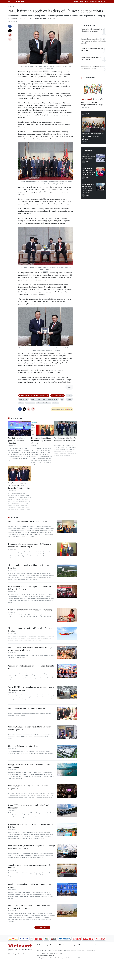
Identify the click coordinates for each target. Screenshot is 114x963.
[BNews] (46, 939)
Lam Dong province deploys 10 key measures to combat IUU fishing (31, 825)
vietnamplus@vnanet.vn (47, 955)
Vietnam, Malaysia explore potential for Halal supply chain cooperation (29, 728)
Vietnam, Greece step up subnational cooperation (28, 521)
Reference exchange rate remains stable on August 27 (30, 609)
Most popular (89, 25)
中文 (96, 1)
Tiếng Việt (75, 1)
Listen (87, 162)
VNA (79, 945)
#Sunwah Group (23, 399)
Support (65, 945)
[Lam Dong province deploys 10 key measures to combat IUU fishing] (67, 829)
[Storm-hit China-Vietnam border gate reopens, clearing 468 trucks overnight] (67, 692)
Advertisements (96, 945)
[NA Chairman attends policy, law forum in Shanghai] (19, 428)
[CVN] (77, 939)
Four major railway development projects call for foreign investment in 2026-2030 (31, 847)
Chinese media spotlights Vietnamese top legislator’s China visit (41, 440)
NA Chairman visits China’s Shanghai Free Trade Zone (65, 439)
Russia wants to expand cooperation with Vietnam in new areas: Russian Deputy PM (29, 545)
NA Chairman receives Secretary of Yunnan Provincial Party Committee (19, 485)
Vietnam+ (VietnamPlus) (21, 1)
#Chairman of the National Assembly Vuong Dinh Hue (33, 395)
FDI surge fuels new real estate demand (24, 746)
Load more (42, 927)
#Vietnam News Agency (43, 403)
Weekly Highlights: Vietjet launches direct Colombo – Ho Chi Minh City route (88, 171)
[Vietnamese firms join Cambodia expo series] (67, 713)
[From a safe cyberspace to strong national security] (100, 158)
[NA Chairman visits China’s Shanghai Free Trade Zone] (65, 428)
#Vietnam (69, 399)
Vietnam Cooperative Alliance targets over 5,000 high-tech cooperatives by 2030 (30, 648)
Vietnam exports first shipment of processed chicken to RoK (31, 667)
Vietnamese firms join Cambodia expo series (26, 708)
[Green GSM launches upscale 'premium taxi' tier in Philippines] (67, 810)
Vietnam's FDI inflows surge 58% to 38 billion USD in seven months (92, 30)
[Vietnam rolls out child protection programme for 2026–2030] (93, 88)
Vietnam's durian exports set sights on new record (92, 49)
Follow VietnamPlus (57, 409)
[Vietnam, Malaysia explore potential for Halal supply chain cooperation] (67, 732)
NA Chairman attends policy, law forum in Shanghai (16, 440)
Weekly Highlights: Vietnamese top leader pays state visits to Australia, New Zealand (88, 188)
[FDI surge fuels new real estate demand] (67, 751)
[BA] (100, 939)
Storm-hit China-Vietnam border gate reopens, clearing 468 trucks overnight (31, 688)
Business (11, 6)
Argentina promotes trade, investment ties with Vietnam (93, 136)
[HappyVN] (13, 939)
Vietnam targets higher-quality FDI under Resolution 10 (91, 58)
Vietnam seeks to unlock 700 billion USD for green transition (28, 566)
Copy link (10, 39)
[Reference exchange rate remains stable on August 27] (67, 615)
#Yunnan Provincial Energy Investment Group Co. (44, 399)
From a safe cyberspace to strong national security (88, 157)
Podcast (88, 151)
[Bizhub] (54, 939)
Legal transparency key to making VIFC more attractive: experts (31, 885)
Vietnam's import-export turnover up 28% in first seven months (92, 68)
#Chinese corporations (57, 395)
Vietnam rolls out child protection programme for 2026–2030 (92, 102)
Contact (39, 947)
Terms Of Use (53, 945)
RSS (60, 945)
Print (10, 35)
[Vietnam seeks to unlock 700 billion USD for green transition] (67, 570)
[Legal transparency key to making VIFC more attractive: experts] (67, 889)
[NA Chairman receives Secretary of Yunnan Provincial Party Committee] (19, 473)
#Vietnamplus (30, 403)
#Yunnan (69, 395)
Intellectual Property (42, 945)
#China (21, 403)
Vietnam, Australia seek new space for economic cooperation (28, 787)
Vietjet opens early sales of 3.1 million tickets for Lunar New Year (30, 629)
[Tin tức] (38, 939)
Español (92, 1)
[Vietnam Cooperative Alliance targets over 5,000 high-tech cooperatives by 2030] (67, 652)
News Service (86, 945)
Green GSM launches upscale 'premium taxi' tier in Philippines (29, 806)
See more (14, 517)
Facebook (10, 26)
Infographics (89, 78)
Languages (73, 945)
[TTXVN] (24, 939)
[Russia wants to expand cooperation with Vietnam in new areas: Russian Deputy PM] (67, 549)
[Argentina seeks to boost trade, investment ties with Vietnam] (67, 870)
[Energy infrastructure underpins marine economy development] (67, 769)
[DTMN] (88, 939)
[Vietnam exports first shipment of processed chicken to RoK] (67, 671)
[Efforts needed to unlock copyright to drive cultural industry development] (67, 591)
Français (86, 1)
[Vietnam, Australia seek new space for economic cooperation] (67, 791)
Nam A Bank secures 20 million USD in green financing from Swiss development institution (93, 41)
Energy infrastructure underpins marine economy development (29, 765)
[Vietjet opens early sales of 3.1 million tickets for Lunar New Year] (67, 633)
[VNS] (65, 939)
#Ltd (62, 399)
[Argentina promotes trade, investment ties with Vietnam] (93, 124)
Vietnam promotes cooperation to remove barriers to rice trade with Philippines (30, 906)
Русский (100, 1)
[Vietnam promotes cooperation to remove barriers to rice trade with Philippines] (67, 910)
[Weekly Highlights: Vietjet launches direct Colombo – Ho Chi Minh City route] (100, 171)
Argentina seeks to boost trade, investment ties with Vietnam (29, 866)
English (81, 1)
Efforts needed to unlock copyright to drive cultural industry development (29, 587)
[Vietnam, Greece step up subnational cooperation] (67, 526)
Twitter (10, 30)
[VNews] (31, 939)
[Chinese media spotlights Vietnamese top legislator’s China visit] (42, 428)
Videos (87, 114)
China (56, 403)
